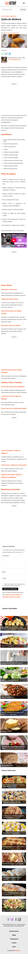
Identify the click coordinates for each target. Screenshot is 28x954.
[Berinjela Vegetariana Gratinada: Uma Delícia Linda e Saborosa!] (14, 708)
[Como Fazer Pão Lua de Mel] (14, 828)
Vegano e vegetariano (11, 16)
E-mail (4, 578)
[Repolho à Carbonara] (14, 640)
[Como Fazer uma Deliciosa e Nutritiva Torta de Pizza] (14, 782)
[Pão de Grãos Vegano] (14, 759)
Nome (4, 572)
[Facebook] (6, 53)
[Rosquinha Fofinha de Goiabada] (14, 797)
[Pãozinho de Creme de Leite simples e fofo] (14, 843)
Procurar (23, 9)
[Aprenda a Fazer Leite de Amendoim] (14, 657)
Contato (14, 943)
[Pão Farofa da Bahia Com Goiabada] (14, 859)
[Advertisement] (14, 99)
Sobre (14, 946)
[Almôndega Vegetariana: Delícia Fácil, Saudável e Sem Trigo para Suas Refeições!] (14, 623)
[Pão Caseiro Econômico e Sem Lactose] (14, 874)
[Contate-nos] (19, 919)
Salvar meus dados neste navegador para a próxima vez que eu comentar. (14, 584)
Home (2, 16)
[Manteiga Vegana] (14, 725)
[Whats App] (2, 53)
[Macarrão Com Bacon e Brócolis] (14, 905)
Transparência (14, 939)
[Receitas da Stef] (10, 3)
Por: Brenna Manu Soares (14, 59)
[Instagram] (12, 919)
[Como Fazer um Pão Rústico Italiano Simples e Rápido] (14, 812)
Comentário (5, 555)
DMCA (14, 935)
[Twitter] (9, 53)
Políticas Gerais (14, 931)
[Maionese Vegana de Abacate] (14, 674)
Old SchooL (17, 950)
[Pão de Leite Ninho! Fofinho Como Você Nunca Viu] (14, 889)
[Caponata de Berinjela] (14, 691)
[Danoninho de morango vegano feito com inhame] (14, 742)
